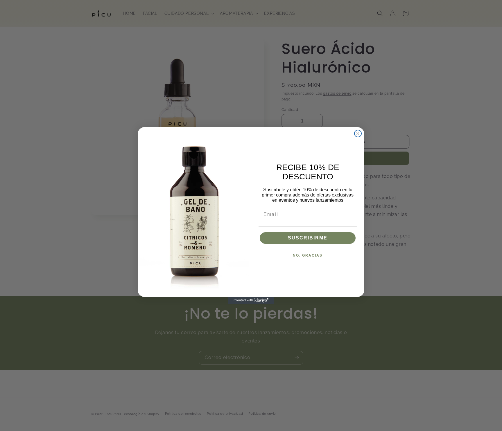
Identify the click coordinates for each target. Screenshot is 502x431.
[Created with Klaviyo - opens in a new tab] (251, 300)
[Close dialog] (357, 133)
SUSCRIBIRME (307, 237)
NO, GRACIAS (307, 255)
